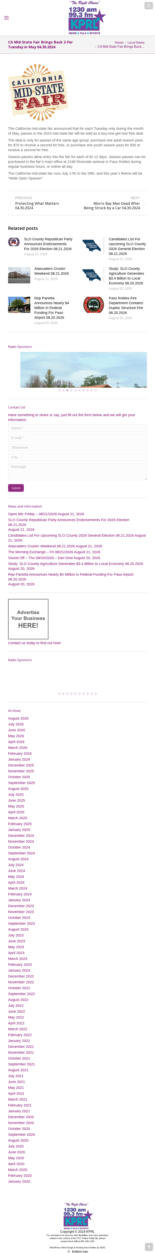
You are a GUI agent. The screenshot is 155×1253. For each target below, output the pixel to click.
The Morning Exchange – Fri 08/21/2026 (40, 556)
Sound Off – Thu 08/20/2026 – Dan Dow (40, 562)
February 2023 (20, 970)
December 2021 (21, 1052)
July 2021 (16, 1081)
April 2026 (16, 747)
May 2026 (16, 741)
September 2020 (21, 1140)
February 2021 (20, 1110)
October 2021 (19, 1063)
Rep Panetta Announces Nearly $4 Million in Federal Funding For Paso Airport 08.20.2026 (51, 308)
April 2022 (16, 1028)
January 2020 (19, 1186)
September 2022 (21, 999)
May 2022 (16, 1022)
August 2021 (18, 1075)
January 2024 (19, 905)
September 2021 (21, 1069)
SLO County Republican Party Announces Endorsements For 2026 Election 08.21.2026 (48, 244)
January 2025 (19, 835)
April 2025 (16, 817)
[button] (59, 395)
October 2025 (19, 782)
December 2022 (21, 981)
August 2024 (18, 864)
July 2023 (16, 940)
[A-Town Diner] (49, 367)
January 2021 (19, 1116)
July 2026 (16, 729)
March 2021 (17, 1104)
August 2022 (18, 1005)
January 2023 (19, 975)
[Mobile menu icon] (149, 5)
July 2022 (16, 1011)
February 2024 (20, 899)
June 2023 (16, 946)
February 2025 (20, 829)
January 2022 (19, 1046)
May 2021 (16, 1093)
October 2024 (19, 852)
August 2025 (18, 794)
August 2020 (18, 1145)
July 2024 (16, 870)
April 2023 (16, 958)
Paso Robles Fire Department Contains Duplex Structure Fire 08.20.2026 (126, 305)
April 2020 (16, 1169)
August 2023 (18, 934)
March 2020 (17, 1175)
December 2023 (21, 911)
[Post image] (14, 242)
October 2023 (19, 923)
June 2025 (16, 805)
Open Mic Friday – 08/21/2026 (32, 518)
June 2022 (16, 1016)
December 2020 (21, 1122)
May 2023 (16, 952)
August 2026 (18, 723)
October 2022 (19, 993)
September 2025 (21, 788)
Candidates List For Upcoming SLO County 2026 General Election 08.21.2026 (127, 246)
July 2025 (16, 800)
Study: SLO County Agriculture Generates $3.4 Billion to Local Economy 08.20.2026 (126, 276)
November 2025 (21, 776)
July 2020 (16, 1151)
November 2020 (21, 1128)
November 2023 (21, 917)
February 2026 (20, 759)
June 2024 (16, 876)
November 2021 (21, 1058)
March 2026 (17, 753)
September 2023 (21, 929)
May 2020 (16, 1163)
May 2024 (16, 882)
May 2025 (16, 811)
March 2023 (17, 964)
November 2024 (21, 846)
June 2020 (16, 1157)
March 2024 (17, 893)
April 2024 (16, 888)
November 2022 (21, 987)
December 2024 (21, 841)
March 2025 (17, 823)
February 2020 (20, 1181)
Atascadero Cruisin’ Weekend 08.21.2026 (51, 271)
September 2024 (21, 858)
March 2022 (17, 1034)
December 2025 (21, 770)
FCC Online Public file (87, 1243)
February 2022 (20, 1040)
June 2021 (16, 1087)
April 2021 (16, 1099)
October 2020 (19, 1134)
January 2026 (19, 764)
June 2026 (16, 735)
